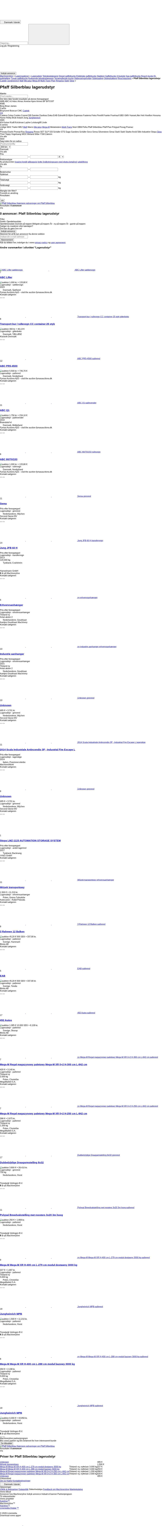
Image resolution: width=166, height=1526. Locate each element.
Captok (3, 81)
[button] (83, 59)
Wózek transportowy (12, 887)
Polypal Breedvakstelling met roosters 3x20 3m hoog (31, 1215)
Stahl (66, 81)
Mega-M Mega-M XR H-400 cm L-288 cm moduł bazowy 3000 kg (37, 1364)
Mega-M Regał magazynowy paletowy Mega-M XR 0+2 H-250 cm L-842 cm (43, 1113)
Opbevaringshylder (83, 78)
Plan (53, 81)
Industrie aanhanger (12, 654)
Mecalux (28, 81)
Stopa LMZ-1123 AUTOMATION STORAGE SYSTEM (30, 840)
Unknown (5, 705)
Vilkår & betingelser (9, 1489)
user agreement (58, 242)
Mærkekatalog (76, 1489)
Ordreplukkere (110, 78)
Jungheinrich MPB (11, 1314)
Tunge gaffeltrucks (19, 78)
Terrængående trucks (64, 78)
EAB (2, 975)
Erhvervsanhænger (11, 605)
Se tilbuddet (6, 1443)
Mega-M (36, 81)
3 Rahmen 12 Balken (12, 931)
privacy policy (41, 242)
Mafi (21, 81)
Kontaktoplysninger (21, 1481)
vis (2, 200)
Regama (60, 81)
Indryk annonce (8, 231)
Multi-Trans (45, 81)
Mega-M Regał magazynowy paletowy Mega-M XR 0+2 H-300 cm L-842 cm (43, 1064)
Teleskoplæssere (50, 76)
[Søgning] (48, 34)
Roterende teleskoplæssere (41, 78)
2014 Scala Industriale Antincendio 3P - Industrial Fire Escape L (37, 749)
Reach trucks (147, 76)
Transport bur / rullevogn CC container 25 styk (27, 324)
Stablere (101, 76)
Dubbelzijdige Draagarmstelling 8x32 (22, 1162)
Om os (3, 1481)
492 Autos (6, 1020)
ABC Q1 (4, 410)
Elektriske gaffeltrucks (86, 76)
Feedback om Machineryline (56, 1489)
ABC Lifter (6, 277)
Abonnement (7, 240)
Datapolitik (23, 1489)
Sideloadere (97, 78)
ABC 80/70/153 (8, 459)
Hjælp (9, 1481)
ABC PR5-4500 (9, 366)
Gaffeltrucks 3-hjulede (115, 76)
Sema (3, 503)
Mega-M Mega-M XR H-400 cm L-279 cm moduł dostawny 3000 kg (38, 1265)
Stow (72, 81)
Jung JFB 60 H (9, 547)
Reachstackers (124, 78)
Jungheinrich (13, 81)
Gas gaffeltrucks (133, 76)
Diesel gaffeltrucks (67, 76)
